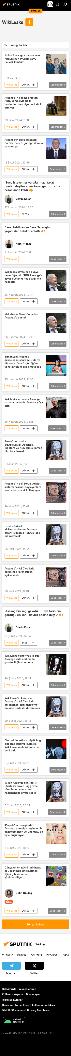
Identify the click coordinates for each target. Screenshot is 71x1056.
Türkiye (7, 955)
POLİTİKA (36, 955)
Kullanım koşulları (13, 994)
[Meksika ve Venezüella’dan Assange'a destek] (56, 323)
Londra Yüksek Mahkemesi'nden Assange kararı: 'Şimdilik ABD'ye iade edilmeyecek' (22, 531)
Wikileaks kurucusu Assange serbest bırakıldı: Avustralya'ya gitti (24, 402)
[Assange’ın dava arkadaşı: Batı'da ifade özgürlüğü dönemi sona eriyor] (56, 148)
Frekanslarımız (27, 989)
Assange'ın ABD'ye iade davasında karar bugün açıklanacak (19, 572)
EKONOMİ (52, 955)
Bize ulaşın (33, 994)
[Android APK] (14, 1021)
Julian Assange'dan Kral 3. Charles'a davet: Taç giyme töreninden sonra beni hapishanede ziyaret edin (21, 787)
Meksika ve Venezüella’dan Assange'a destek (21, 316)
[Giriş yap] (57, 4)
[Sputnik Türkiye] (12, 6)
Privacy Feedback (38, 1010)
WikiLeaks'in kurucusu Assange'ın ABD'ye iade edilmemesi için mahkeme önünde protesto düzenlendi (22, 703)
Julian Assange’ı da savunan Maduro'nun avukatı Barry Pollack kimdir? (22, 59)
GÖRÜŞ (25, 910)
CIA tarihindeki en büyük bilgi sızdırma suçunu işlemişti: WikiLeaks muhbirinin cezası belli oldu (23, 745)
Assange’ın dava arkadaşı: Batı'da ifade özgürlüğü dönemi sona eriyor (24, 143)
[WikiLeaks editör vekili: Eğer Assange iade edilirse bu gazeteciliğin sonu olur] (56, 664)
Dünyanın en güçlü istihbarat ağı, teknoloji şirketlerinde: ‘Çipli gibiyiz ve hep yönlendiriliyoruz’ (23, 872)
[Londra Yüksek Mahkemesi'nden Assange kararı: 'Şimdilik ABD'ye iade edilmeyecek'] (56, 534)
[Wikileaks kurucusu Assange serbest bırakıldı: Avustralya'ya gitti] (56, 407)
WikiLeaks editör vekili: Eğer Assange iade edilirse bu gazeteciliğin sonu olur (22, 659)
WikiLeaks (12, 22)
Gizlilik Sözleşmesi (14, 1010)
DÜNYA (26, 84)
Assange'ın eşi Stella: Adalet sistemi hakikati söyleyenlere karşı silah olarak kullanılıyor (23, 487)
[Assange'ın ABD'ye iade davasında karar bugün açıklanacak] (56, 577)
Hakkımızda (9, 989)
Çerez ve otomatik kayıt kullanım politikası (28, 1005)
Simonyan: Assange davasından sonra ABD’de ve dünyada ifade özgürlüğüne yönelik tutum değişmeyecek (23, 361)
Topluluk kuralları (12, 999)
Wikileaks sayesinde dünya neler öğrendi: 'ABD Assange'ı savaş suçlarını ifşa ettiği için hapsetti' (23, 277)
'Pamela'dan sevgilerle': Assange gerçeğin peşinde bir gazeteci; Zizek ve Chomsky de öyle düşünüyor (24, 830)
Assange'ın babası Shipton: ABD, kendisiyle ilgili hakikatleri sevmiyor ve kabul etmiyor (23, 102)
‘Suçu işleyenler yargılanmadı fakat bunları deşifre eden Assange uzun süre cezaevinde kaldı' (32, 186)
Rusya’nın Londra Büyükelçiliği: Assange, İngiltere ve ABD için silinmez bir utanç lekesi (23, 446)
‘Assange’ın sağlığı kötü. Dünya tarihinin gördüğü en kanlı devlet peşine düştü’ (33, 613)
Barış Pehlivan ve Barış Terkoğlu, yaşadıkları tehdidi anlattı (27, 229)
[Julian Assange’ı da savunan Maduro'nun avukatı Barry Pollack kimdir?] (56, 64)
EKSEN (25, 214)
